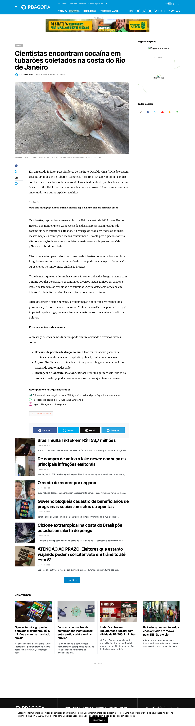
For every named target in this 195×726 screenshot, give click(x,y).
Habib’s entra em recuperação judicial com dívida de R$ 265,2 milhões (118, 631)
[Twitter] (144, 11)
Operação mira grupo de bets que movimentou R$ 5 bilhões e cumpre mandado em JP (73, 207)
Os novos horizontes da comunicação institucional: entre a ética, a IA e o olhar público (75, 633)
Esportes (113, 707)
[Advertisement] (97, 684)
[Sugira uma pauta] (158, 48)
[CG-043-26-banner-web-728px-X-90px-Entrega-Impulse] (97, 25)
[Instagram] (131, 11)
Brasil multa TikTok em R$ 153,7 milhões (77, 440)
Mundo (123, 707)
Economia (88, 707)
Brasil (18, 45)
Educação (101, 707)
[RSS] (156, 11)
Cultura (77, 707)
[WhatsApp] (162, 11)
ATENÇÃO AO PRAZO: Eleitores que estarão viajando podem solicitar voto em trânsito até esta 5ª (82, 554)
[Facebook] (137, 11)
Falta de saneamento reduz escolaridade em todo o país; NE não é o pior (161, 631)
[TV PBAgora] (150, 11)
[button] (16, 7)
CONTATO (175, 11)
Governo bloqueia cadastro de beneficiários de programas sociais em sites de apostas (83, 504)
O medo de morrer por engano (67, 482)
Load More (72, 580)
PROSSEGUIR (99, 720)
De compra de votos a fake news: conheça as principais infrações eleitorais (82, 461)
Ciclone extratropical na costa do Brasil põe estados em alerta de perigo (80, 528)
